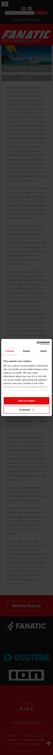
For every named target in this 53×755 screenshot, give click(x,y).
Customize (24, 409)
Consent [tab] (9, 351)
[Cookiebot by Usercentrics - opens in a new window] (37, 343)
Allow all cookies (26, 400)
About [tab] (43, 351)
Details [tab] (26, 351)
